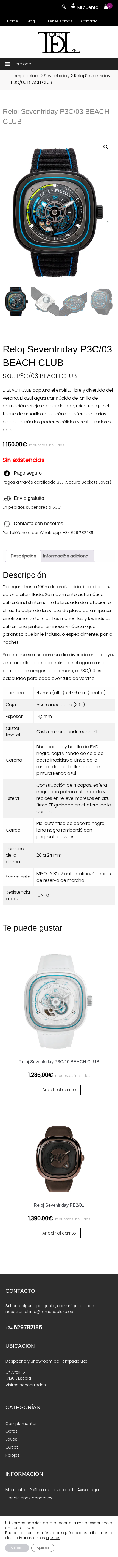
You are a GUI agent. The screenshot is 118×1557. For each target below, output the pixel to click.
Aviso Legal (88, 1489)
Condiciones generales (28, 1498)
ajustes (53, 1537)
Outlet (11, 1447)
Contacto (89, 21)
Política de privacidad (51, 1489)
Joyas (11, 1439)
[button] (21, 64)
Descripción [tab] (23, 556)
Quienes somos (58, 21)
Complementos (21, 1423)
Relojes (12, 1455)
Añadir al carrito (59, 1089)
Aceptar (17, 1547)
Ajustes (43, 1547)
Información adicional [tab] (66, 556)
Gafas (11, 1431)
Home (12, 21)
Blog (31, 21)
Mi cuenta (15, 1489)
